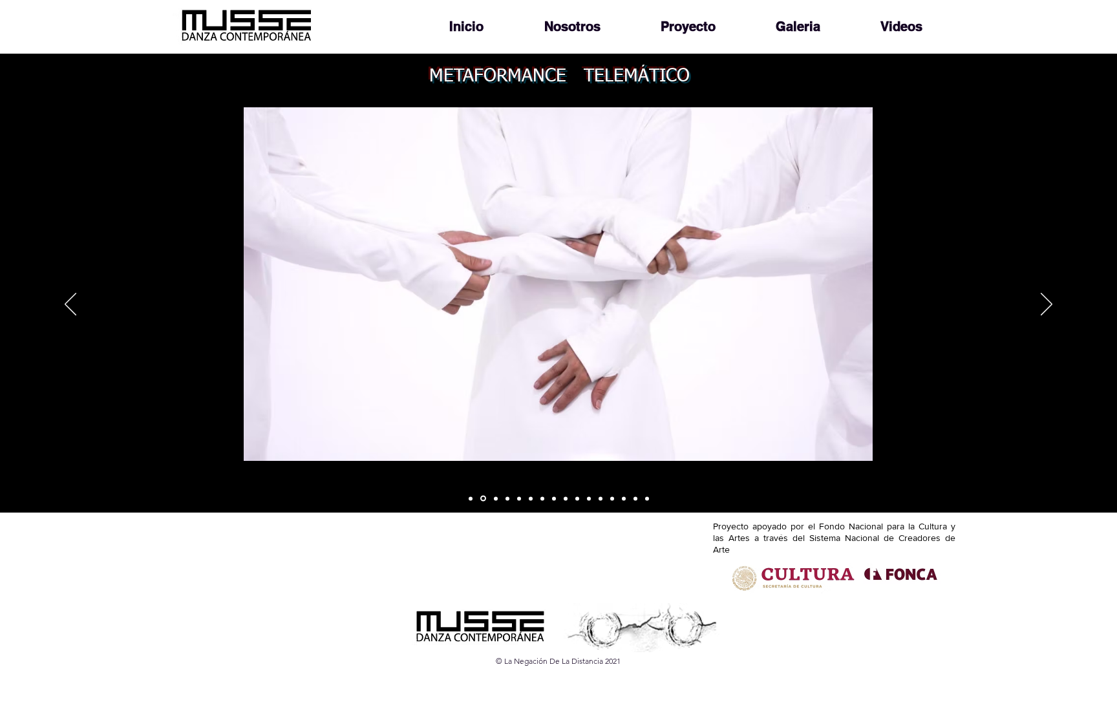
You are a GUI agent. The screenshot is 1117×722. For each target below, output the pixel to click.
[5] (600, 498)
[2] (566, 498)
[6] (612, 498)
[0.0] (482, 498)
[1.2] (554, 498)
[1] (531, 498)
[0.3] (519, 498)
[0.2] (507, 498)
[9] (647, 498)
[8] (635, 498)
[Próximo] (1046, 305)
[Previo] (70, 305)
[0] (471, 498)
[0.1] (495, 499)
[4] (589, 498)
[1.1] (542, 498)
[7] (624, 498)
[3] (577, 498)
